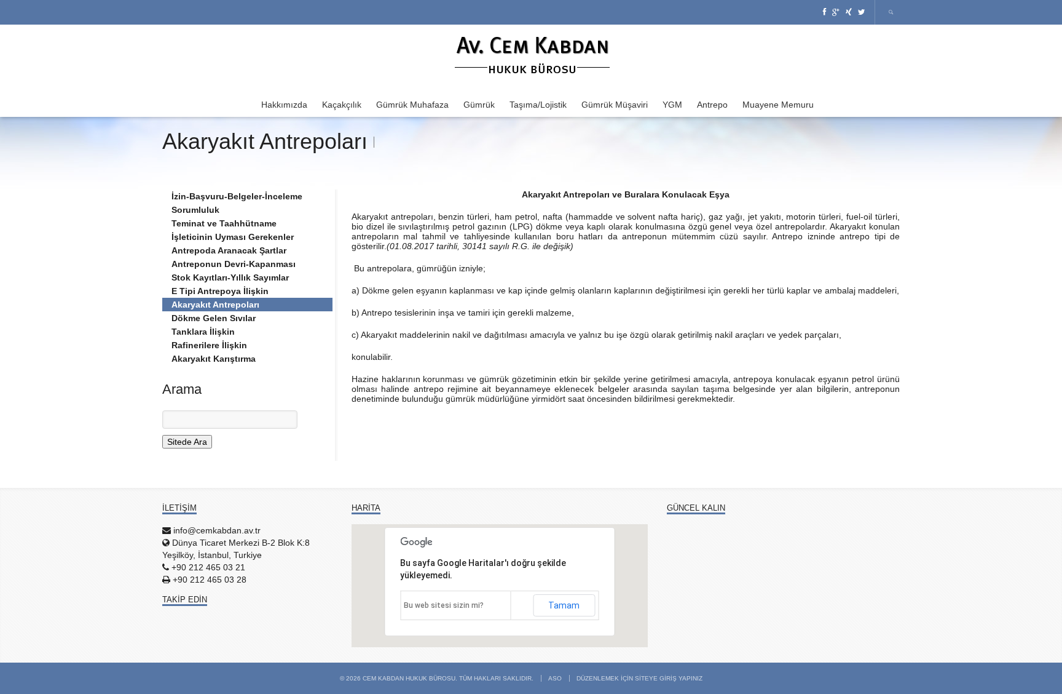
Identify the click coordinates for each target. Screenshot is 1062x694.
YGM (672, 105)
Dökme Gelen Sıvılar (213, 318)
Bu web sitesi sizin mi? (444, 605)
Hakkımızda (284, 105)
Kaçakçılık (341, 105)
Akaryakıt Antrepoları (215, 304)
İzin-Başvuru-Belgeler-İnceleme (236, 196)
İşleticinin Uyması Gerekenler (232, 237)
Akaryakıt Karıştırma (213, 359)
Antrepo (712, 105)
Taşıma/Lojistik (538, 105)
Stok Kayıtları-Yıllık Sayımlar (230, 277)
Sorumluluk (195, 210)
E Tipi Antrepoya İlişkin (220, 291)
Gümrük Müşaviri (614, 105)
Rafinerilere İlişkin (209, 345)
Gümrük (479, 105)
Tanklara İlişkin (203, 332)
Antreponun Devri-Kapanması (233, 264)
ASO (555, 678)
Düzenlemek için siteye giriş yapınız (639, 678)
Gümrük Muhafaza (412, 105)
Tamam (564, 605)
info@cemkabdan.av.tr (217, 530)
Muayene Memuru (778, 105)
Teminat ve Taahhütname (224, 223)
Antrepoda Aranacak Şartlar (228, 250)
